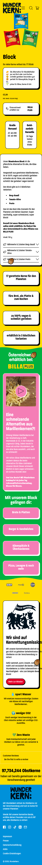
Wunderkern (14, 861)
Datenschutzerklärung (12, 845)
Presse (6, 840)
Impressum (7, 836)
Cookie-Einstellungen (12, 853)
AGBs (5, 849)
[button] (31, 8)
